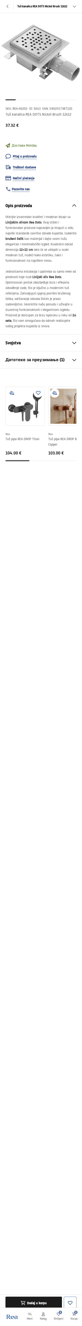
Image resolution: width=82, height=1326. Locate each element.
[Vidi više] (74, 6)
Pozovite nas (21, 189)
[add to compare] (11, 393)
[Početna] (12, 1317)
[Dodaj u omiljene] (38, 393)
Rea (7, 434)
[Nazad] (7, 6)
